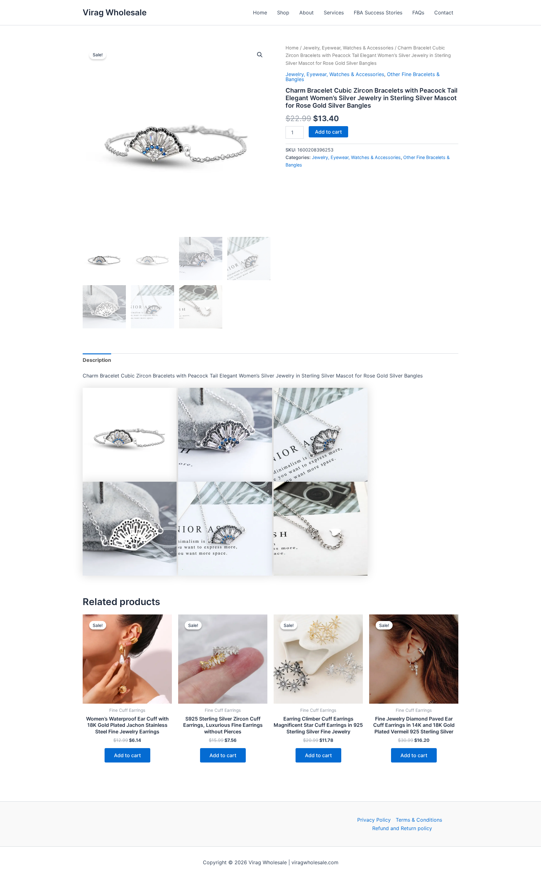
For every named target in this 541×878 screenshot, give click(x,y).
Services (334, 12)
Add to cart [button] (127, 755)
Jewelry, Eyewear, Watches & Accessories (348, 48)
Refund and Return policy (402, 828)
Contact (443, 12)
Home (260, 12)
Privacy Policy (374, 820)
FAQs (418, 12)
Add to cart (328, 132)
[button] (259, 54)
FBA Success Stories (378, 12)
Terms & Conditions (419, 820)
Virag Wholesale (115, 12)
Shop (283, 12)
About (306, 12)
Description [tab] (97, 360)
